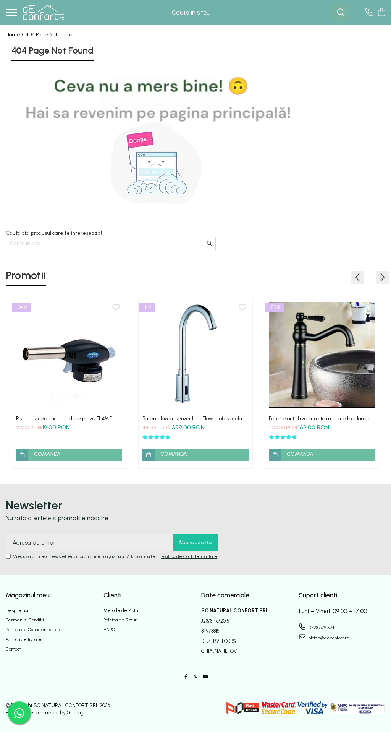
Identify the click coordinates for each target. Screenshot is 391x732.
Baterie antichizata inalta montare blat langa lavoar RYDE (319, 418)
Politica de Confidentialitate (189, 556)
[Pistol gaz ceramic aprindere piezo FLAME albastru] (69, 355)
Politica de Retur (120, 620)
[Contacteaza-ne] (369, 12)
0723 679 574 (320, 627)
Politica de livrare (24, 639)
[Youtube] (205, 677)
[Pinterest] (195, 677)
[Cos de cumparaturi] (381, 12)
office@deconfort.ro (328, 638)
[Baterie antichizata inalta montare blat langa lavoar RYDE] (322, 355)
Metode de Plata (120, 610)
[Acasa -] (43, 12)
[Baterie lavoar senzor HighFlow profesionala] (195, 355)
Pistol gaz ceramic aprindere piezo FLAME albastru (64, 418)
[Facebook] (186, 677)
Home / (15, 34)
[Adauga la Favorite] (116, 308)
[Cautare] (341, 12)
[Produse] (11, 13)
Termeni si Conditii (25, 620)
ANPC (109, 629)
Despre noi (17, 610)
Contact (13, 649)
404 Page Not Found (49, 34)
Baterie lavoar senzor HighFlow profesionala (192, 418)
